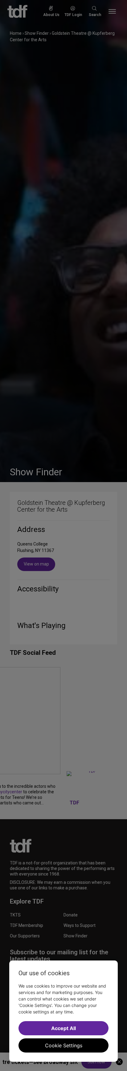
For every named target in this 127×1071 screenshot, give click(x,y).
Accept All (63, 1028)
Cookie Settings (63, 1045)
